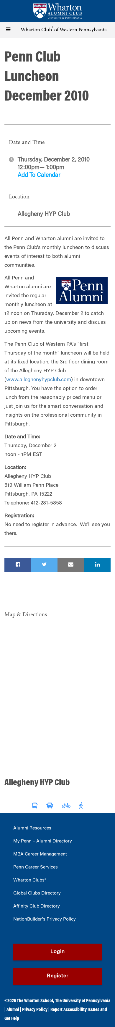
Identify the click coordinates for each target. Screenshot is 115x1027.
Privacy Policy (34, 1009)
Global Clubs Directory (37, 893)
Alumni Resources (32, 828)
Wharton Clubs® (29, 880)
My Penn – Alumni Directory (42, 841)
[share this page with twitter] (44, 565)
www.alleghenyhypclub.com (38, 380)
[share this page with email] (71, 565)
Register (57, 976)
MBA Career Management (40, 854)
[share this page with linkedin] (97, 565)
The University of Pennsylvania (82, 1001)
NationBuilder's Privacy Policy (44, 919)
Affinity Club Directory (36, 906)
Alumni (12, 1009)
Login (57, 952)
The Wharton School (35, 1001)
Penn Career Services (35, 867)
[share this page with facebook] (17, 565)
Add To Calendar (39, 175)
